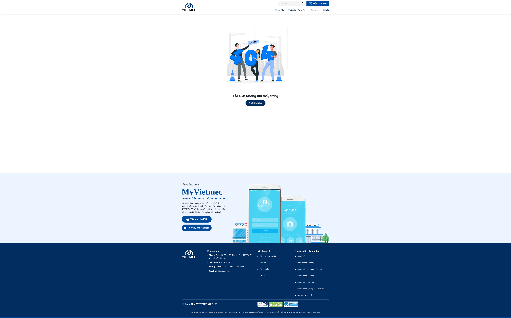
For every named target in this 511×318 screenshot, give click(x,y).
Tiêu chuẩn (264, 269)
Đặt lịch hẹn (320, 3)
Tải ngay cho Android (198, 228)
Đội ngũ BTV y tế (304, 295)
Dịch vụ (262, 263)
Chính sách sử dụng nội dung (309, 269)
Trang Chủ (279, 10)
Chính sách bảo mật (305, 276)
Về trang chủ (255, 103)
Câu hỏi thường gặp (267, 256)
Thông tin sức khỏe (296, 10)
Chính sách (302, 256)
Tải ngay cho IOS (198, 219)
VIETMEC (189, 7)
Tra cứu (314, 10)
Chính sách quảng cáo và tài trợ (310, 289)
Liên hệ (326, 10)
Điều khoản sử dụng (305, 263)
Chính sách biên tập (306, 282)
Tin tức (262, 276)
